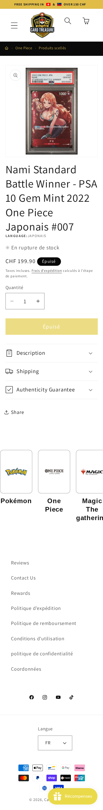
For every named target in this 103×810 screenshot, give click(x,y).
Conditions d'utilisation (38, 638)
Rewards (20, 593)
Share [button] (17, 412)
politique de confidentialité (42, 653)
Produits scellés (52, 47)
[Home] (6, 48)
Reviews (20, 562)
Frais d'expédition (47, 270)
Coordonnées (26, 668)
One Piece (23, 47)
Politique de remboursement (43, 623)
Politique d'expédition (36, 608)
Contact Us (23, 577)
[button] (14, 25)
